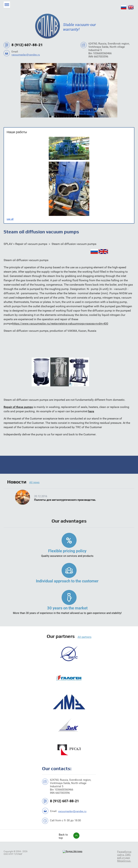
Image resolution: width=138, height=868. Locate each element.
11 (75, 116)
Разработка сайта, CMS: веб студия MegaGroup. (124, 856)
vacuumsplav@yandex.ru (26, 54)
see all (10, 219)
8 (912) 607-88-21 (27, 45)
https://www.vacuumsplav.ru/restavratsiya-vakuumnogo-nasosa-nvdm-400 (60, 323)
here (91, 411)
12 (78, 116)
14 (83, 116)
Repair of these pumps (18, 407)
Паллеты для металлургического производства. (65, 499)
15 (85, 116)
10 (73, 116)
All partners (84, 637)
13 (80, 116)
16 (88, 116)
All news (34, 482)
